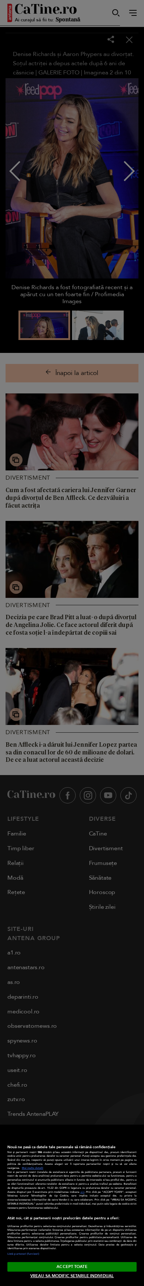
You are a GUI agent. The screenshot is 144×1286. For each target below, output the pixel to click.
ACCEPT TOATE (71, 1266)
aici (82, 1192)
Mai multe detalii (32, 1168)
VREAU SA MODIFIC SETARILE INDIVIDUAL (72, 1276)
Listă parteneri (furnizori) (23, 1254)
